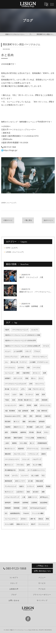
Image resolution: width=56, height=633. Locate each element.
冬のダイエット (10, 448)
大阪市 (7, 330)
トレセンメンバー (10, 405)
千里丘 (7, 400)
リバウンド (30, 486)
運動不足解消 (18, 438)
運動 (24, 421)
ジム (6, 362)
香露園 (48, 486)
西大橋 (31, 432)
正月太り (24, 519)
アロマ (7, 394)
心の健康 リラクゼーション (39, 362)
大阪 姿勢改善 (23, 411)
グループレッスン (19, 454)
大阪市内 (47, 416)
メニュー (8, 351)
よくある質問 (18, 351)
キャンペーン (39, 384)
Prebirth (26, 513)
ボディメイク (18, 378)
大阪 (28, 367)
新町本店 (38, 416)
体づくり (16, 421)
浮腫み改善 (39, 481)
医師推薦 (16, 508)
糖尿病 (14, 443)
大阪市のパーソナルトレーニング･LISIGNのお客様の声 (22, 346)
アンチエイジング (10, 486)
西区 (25, 416)
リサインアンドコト (11, 357)
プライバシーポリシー (40, 357)
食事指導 (8, 502)
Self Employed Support (38, 508)
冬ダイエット (9, 492)
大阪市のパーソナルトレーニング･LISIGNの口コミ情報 (22, 335)
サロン (46, 432)
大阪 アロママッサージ (36, 389)
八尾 (23, 497)
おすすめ (21, 367)
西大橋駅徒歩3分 (10, 470)
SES (6, 513)
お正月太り (20, 492)
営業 (21, 394)
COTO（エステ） (12, 248)
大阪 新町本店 (42, 411)
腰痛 (32, 411)
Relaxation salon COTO (12, 416)
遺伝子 (33, 524)
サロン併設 (23, 443)
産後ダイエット (19, 427)
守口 (43, 475)
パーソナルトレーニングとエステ (15, 384)
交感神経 (34, 502)
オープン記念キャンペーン (36, 470)
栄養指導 (16, 502)
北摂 (37, 400)
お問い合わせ (25, 357)
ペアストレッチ (33, 454)
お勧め (48, 427)
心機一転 (32, 519)
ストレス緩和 (9, 524)
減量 (43, 492)
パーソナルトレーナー (12, 459)
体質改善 (44, 400)
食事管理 (40, 486)
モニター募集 (37, 465)
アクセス (37, 351)
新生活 (41, 519)
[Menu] (52, 4)
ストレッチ (25, 459)
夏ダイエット (9, 465)
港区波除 (8, 438)
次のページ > (48, 220)
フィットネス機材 (37, 513)
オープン (15, 475)
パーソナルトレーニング (20, 330)
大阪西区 (8, 427)
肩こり (32, 443)
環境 (47, 519)
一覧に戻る (28, 220)
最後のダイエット (22, 524)
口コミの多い (45, 448)
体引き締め (32, 421)
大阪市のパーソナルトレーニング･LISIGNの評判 (20, 340)
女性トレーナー (20, 481)
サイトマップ (42, 600)
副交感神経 (43, 502)
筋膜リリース (32, 497)
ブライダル (20, 465)
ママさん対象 (29, 438)
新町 (18, 373)
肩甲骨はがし (44, 497)
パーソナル (36, 367)
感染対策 (21, 448)
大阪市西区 (26, 373)
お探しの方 (39, 427)
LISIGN (25, 508)
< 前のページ (7, 220)
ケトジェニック (44, 524)
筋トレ (33, 378)
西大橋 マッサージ (11, 389)
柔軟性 (43, 454)
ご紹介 (7, 443)
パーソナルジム (10, 367)
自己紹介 (36, 492)
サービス (46, 346)
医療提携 (8, 508)
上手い (23, 389)
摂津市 (29, 405)
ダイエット (36, 373)
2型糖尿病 (14, 432)
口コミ (41, 378)
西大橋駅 (30, 427)
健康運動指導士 (15, 513)
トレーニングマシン (11, 519)
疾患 (28, 492)
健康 (35, 405)
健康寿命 (23, 432)
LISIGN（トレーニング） (9, 203)
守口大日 (21, 470)
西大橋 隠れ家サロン (25, 400)
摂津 (43, 394)
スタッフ (28, 351)
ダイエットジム (45, 405)
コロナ (14, 394)
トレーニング (9, 373)
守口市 (7, 475)
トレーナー (24, 475)
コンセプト (34, 330)
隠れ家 (39, 432)
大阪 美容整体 (10, 411)
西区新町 (8, 421)
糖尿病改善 (8, 481)
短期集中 (8, 378)
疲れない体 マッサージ (19, 362)
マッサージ (29, 394)
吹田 (13, 400)
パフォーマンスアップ (12, 497)
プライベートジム (32, 448)
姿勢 (28, 465)
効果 (44, 373)
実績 (26, 378)
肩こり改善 (35, 475)
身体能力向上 (41, 438)
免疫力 (21, 486)
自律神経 (25, 502)
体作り (21, 405)
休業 (37, 394)
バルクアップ (37, 459)
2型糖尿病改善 (42, 443)
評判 (30, 384)
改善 (6, 432)
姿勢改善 (42, 421)
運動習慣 (8, 454)
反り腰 (30, 481)
